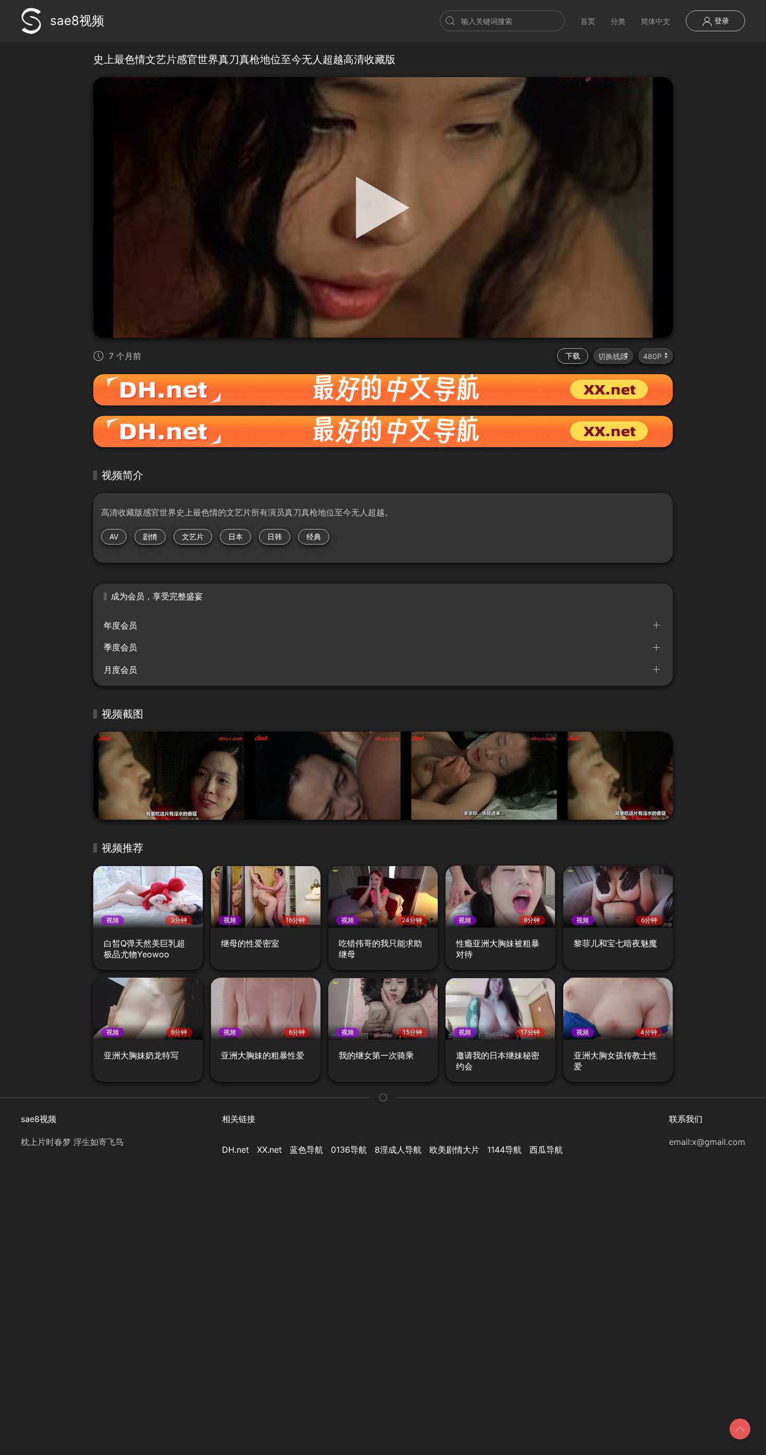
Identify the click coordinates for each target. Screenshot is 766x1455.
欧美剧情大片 (454, 1149)
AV (113, 536)
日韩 (274, 536)
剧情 (150, 536)
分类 (618, 21)
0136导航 (349, 1149)
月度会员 (120, 669)
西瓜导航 (546, 1149)
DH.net (235, 1149)
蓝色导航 (306, 1149)
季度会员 (120, 647)
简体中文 (655, 21)
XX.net (269, 1149)
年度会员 (120, 625)
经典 (313, 536)
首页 (587, 21)
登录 (720, 20)
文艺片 (193, 536)
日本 (235, 536)
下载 (572, 355)
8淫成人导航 (398, 1149)
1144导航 (504, 1149)
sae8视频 (77, 20)
